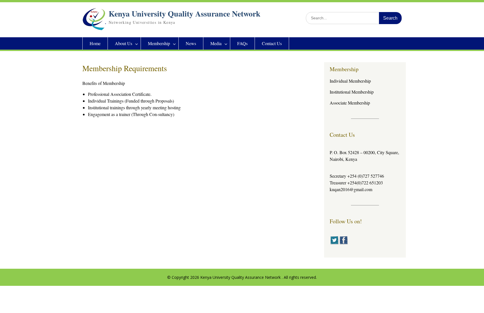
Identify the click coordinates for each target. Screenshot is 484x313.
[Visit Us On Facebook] (343, 243)
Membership (159, 43)
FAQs (242, 43)
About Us (123, 43)
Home (95, 43)
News (191, 43)
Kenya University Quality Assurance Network (184, 13)
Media (216, 43)
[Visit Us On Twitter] (334, 243)
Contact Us (272, 43)
